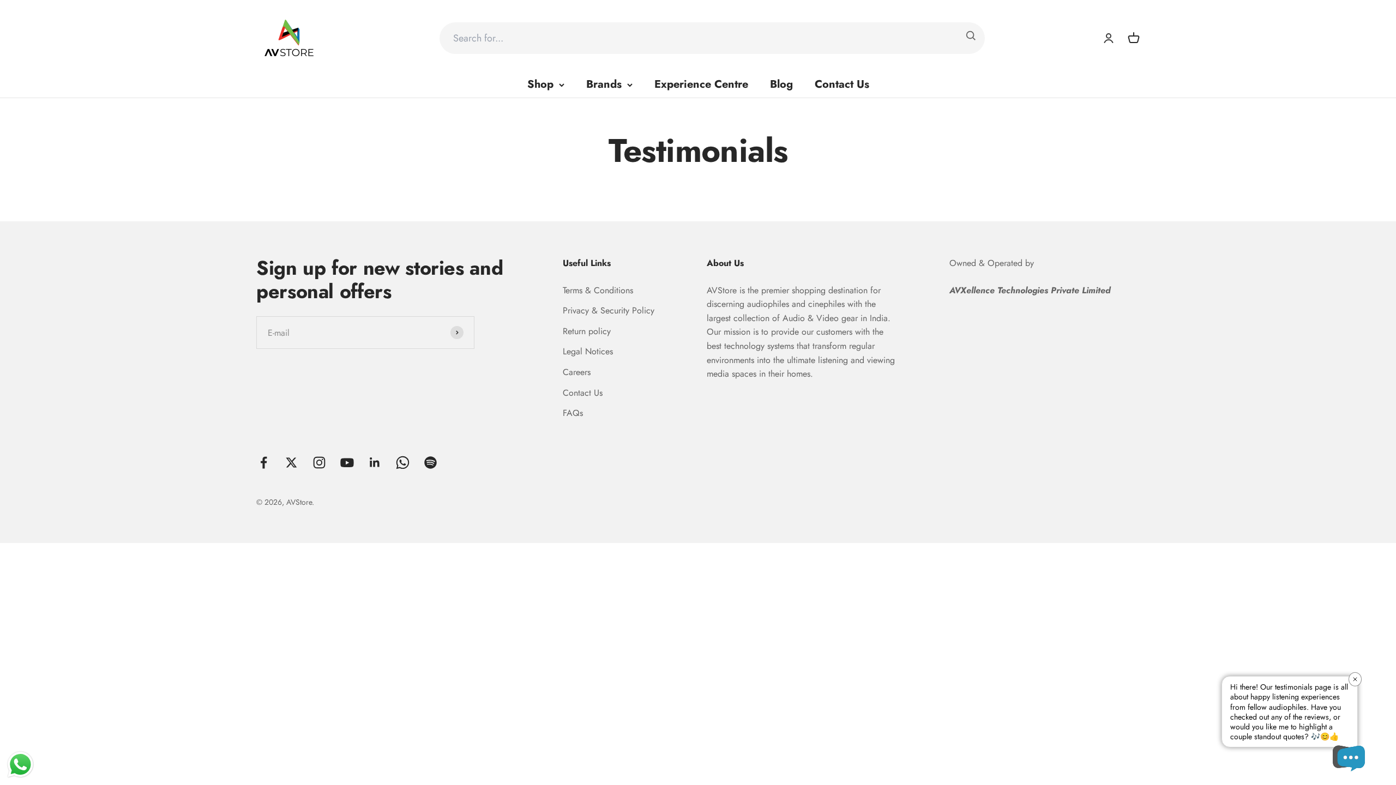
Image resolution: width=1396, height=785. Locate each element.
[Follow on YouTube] (347, 462)
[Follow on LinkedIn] (375, 462)
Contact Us (842, 84)
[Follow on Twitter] (291, 462)
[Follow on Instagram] (319, 462)
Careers (577, 372)
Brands (604, 84)
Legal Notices (588, 351)
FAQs (573, 413)
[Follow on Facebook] (263, 462)
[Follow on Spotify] (430, 462)
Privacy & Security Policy (608, 310)
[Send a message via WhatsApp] (20, 765)
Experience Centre (701, 84)
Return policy (587, 331)
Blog (781, 84)
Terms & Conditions (598, 290)
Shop (540, 84)
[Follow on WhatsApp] (402, 462)
